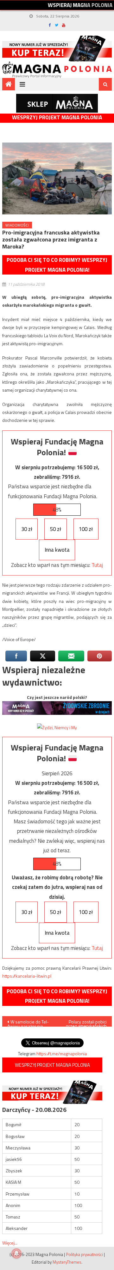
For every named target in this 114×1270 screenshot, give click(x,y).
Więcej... (9, 1242)
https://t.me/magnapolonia (61, 1053)
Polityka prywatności (84, 1254)
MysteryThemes (67, 1262)
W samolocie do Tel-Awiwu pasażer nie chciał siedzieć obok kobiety (28, 1022)
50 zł (55, 529)
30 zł (26, 529)
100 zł (86, 529)
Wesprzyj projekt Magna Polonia (57, 118)
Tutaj (97, 565)
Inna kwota (57, 550)
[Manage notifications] (16, 1253)
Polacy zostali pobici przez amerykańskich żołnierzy (86, 1022)
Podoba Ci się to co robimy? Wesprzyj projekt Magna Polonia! (57, 265)
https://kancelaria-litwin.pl (26, 976)
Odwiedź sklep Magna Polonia (57, 103)
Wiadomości (17, 225)
